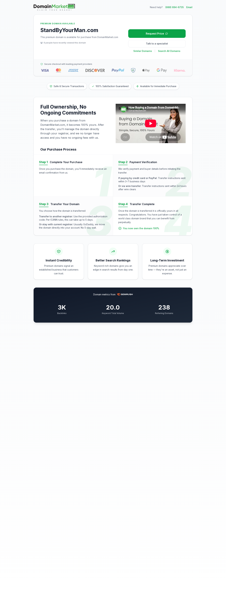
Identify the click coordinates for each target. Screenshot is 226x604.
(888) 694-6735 (174, 7)
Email (189, 7)
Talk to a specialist (157, 43)
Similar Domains (142, 51)
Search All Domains (169, 51)
